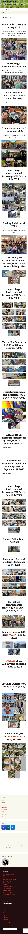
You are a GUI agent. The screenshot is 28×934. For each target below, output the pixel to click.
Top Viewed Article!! (7, 890)
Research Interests (5, 805)
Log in (4, 915)
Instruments (4, 809)
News (2, 800)
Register (5, 912)
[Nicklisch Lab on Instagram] (3, 827)
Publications (4, 807)
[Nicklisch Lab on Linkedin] (8, 827)
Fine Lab (10, 661)
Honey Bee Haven (17, 736)
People (3, 802)
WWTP (12, 635)
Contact (3, 816)
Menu (2, 12)
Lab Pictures (4, 811)
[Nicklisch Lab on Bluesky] (13, 827)
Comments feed (6, 919)
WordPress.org (6, 922)
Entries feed (6, 917)
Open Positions (4, 814)
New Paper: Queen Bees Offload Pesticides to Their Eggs (9, 875)
